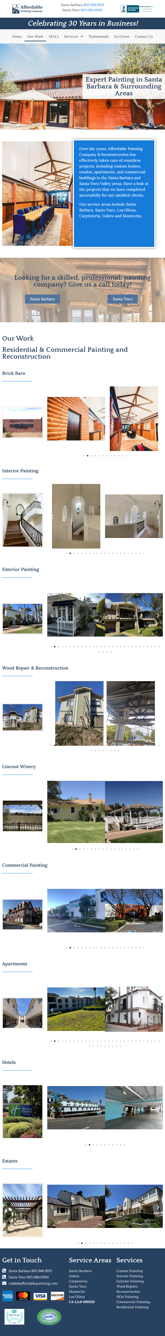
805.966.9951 (94, 5)
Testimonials (98, 36)
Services (71, 36)
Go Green (122, 36)
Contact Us (144, 36)
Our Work (35, 36)
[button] (52, 419)
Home (17, 36)
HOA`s (54, 36)
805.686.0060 (91, 10)
